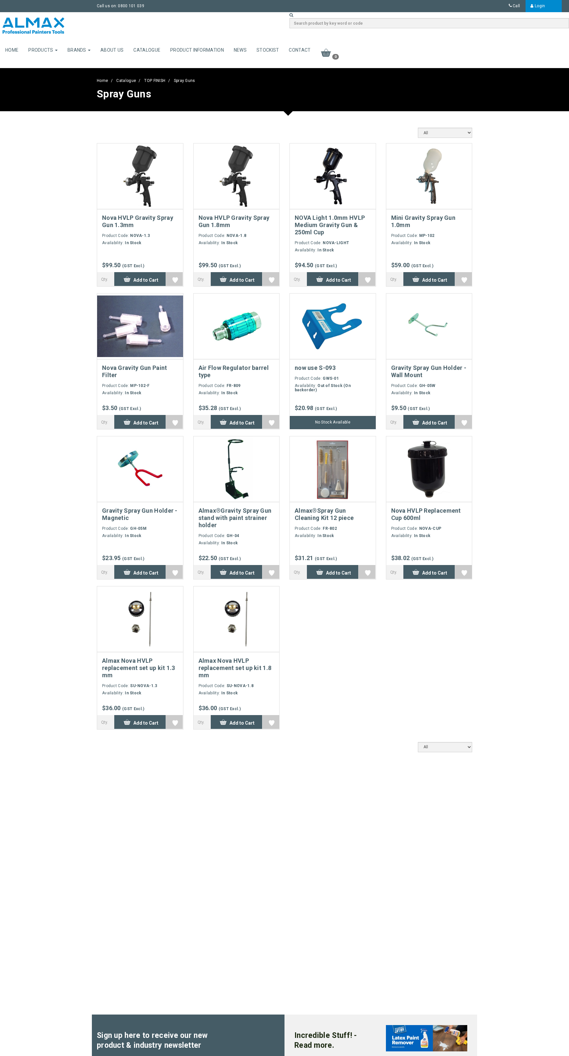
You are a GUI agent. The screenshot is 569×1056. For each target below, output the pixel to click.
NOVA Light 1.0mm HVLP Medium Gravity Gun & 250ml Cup (330, 225)
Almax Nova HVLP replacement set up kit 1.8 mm (235, 668)
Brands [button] (77, 50)
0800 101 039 (131, 6)
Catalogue (146, 50)
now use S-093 (315, 367)
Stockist (268, 50)
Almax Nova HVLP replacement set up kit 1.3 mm (138, 668)
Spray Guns (184, 80)
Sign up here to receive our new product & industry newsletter (152, 1040)
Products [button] (41, 50)
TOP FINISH (154, 80)
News (240, 50)
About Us (111, 50)
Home (11, 50)
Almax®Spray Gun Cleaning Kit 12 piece (324, 514)
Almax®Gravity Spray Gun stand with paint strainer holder (235, 517)
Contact (300, 50)
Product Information (197, 50)
